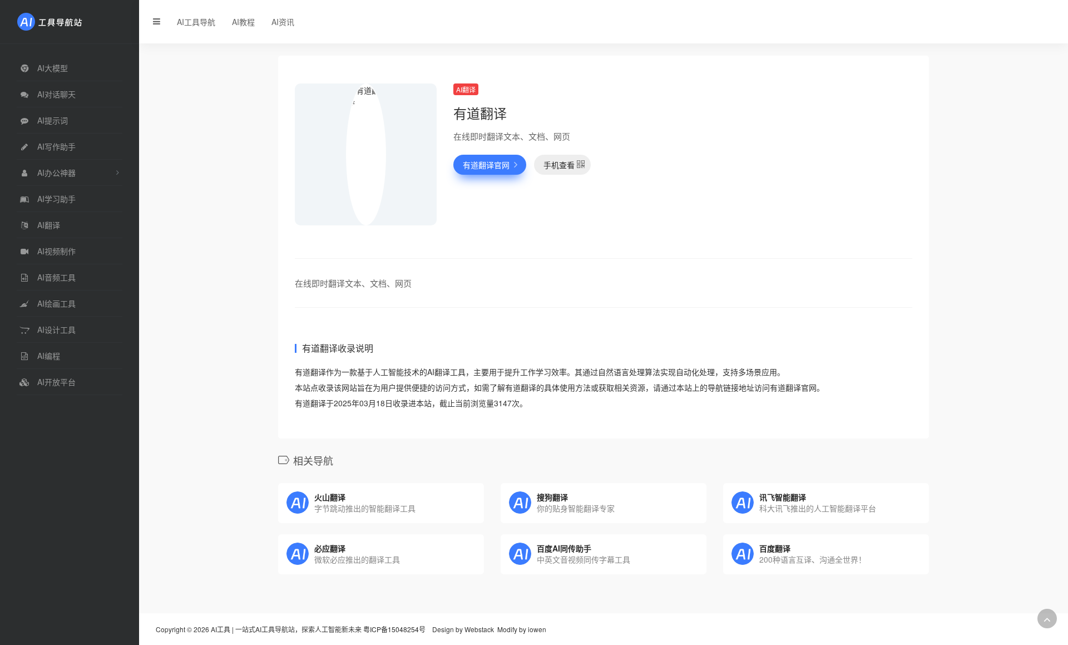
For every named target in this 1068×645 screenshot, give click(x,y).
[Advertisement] (815, 161)
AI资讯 (282, 21)
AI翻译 (466, 89)
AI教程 (243, 21)
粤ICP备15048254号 (394, 629)
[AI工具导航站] (66, 20)
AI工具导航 (196, 21)
